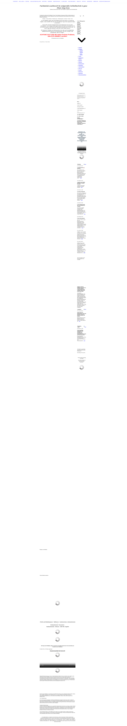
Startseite (15, 1)
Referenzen (89, 1)
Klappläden (64, 1)
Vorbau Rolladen (81, 54)
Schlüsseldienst (72, 1)
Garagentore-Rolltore (35, 1)
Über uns (79, 1)
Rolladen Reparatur (81, 52)
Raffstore (44, 1)
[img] (5, 1)
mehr (82, 187)
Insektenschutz (56, 1)
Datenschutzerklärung (104, 1)
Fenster (27, 1)
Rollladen (21, 1)
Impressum (95, 1)
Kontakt (84, 1)
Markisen (50, 1)
